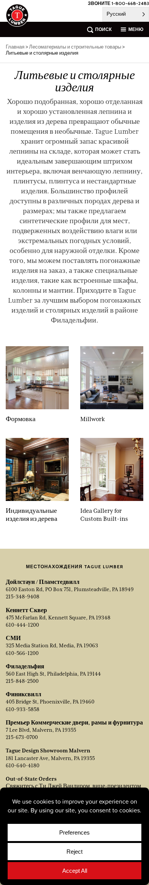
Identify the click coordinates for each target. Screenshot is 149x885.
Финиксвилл (23, 694)
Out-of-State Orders (31, 779)
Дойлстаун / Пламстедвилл (42, 582)
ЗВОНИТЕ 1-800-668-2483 (118, 3)
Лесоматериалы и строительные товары (75, 46)
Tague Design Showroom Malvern (48, 750)
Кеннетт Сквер (26, 610)
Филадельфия (25, 666)
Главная (15, 46)
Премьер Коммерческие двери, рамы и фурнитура (74, 723)
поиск (103, 29)
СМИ (13, 638)
